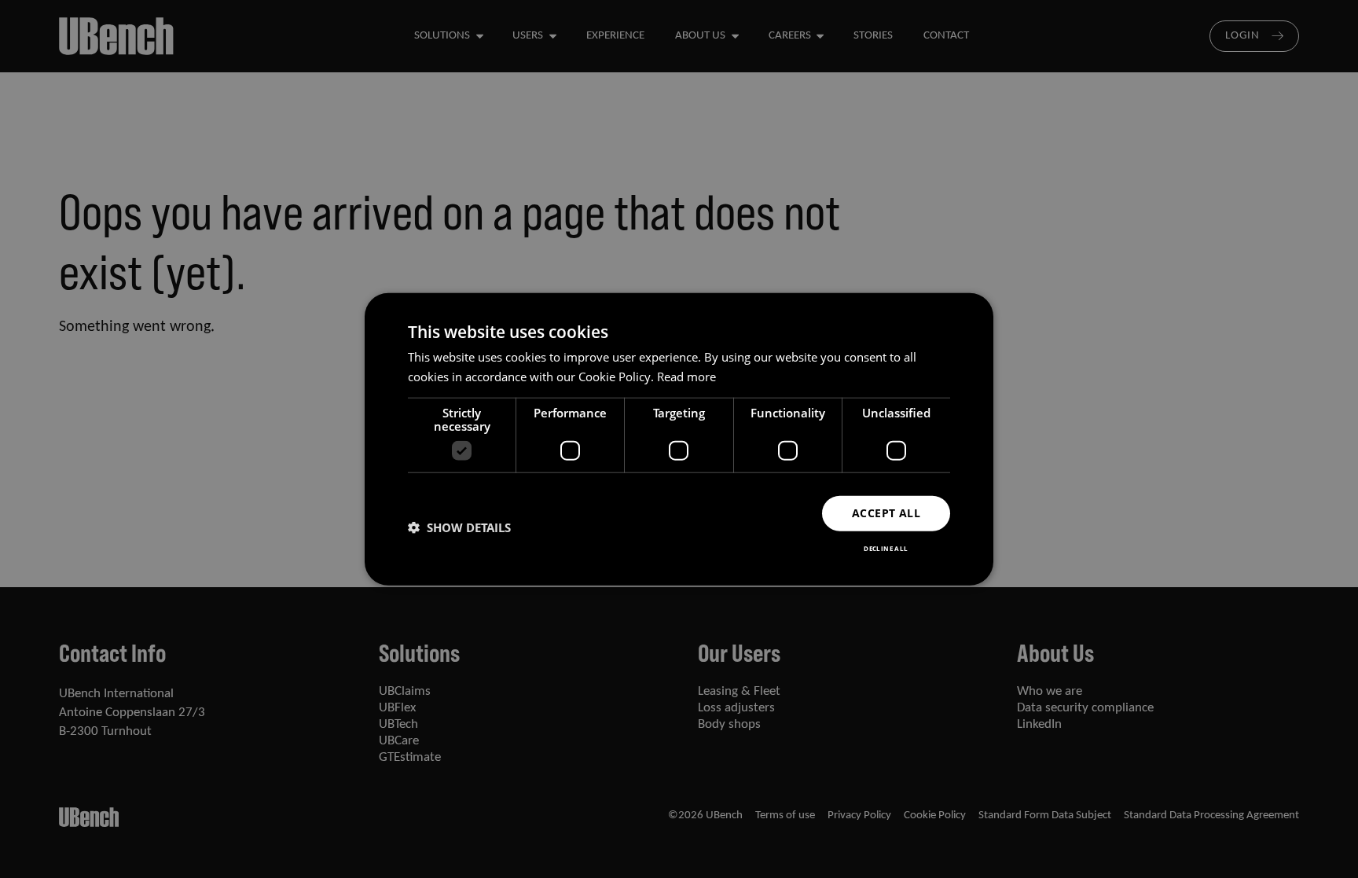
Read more (686, 376)
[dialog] (679, 439)
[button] (459, 526)
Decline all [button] (886, 548)
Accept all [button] (886, 512)
